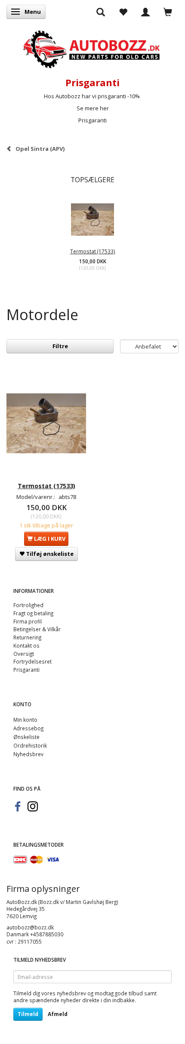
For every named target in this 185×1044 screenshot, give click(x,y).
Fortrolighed (28, 604)
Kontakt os (26, 645)
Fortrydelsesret (32, 661)
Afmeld (58, 1014)
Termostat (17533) (92, 251)
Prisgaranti (92, 120)
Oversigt (23, 653)
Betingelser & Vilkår (37, 629)
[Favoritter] (123, 11)
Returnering (27, 637)
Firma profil (27, 621)
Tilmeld (28, 1014)
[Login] (145, 11)
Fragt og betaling (33, 613)
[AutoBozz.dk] (92, 47)
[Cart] (168, 11)
